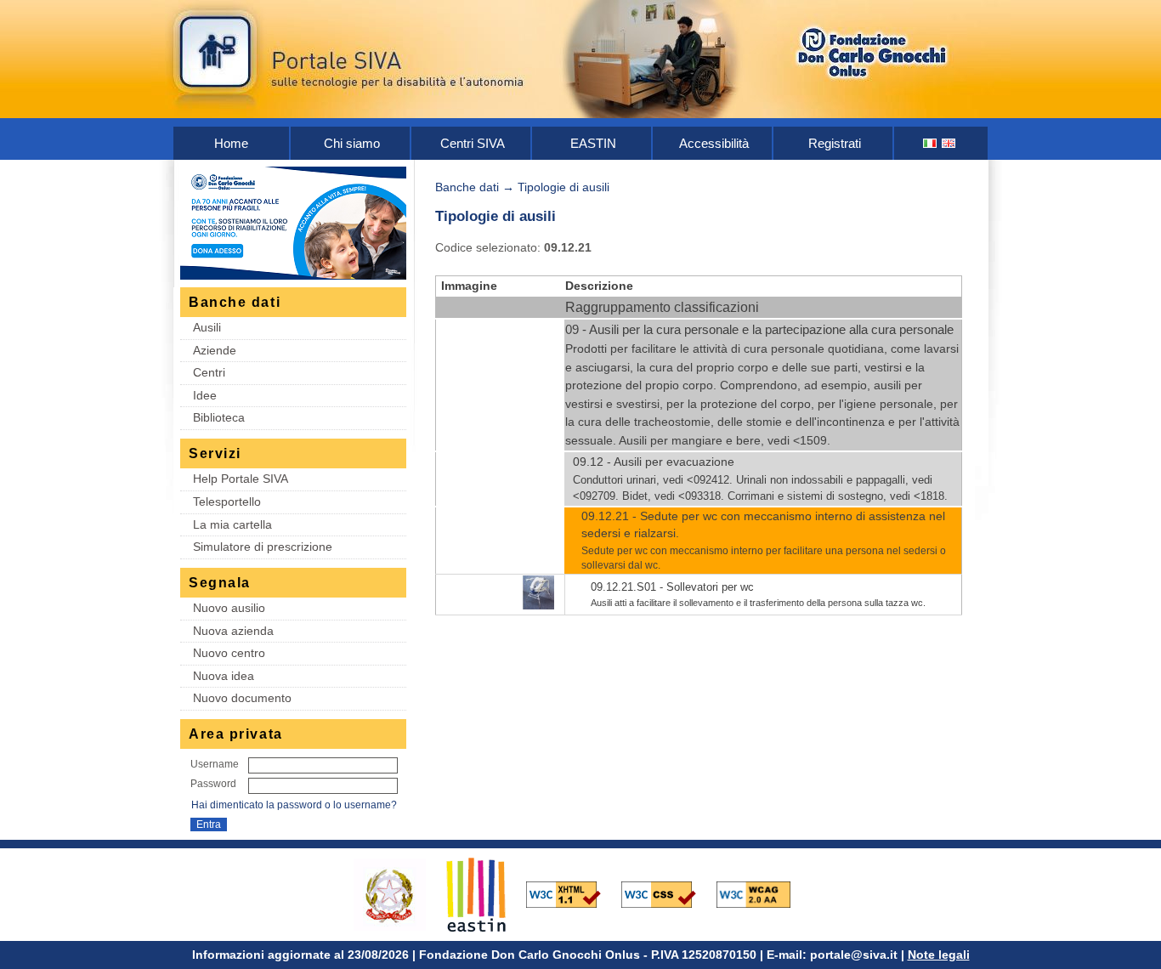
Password (213, 784)
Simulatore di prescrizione (262, 546)
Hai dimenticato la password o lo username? (294, 805)
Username (214, 764)
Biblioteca (219, 417)
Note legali (939, 954)
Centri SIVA (472, 143)
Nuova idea (223, 676)
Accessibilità (714, 143)
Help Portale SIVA (240, 478)
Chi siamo (352, 143)
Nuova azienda (233, 631)
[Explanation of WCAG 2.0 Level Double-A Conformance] (762, 893)
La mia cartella (232, 524)
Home (231, 143)
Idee (205, 395)
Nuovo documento (242, 698)
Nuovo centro (229, 653)
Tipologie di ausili (563, 187)
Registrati (834, 143)
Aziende (214, 350)
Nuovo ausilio (229, 608)
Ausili (207, 327)
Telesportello (227, 501)
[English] (949, 143)
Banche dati (467, 187)
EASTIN (593, 143)
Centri (209, 372)
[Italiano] (930, 143)
